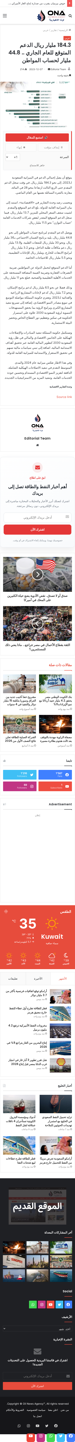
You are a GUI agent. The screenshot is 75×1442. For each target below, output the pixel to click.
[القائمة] (5, 17)
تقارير (54, 30)
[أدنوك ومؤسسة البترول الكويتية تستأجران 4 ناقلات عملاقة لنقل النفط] (19, 1104)
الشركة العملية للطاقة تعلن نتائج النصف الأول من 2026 (20, 739)
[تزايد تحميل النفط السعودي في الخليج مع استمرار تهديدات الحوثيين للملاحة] (56, 1104)
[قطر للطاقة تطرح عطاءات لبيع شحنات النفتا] (19, 1145)
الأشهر (63, 978)
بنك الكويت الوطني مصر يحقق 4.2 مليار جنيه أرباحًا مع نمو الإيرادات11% (55, 700)
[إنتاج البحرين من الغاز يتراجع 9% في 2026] (60, 1048)
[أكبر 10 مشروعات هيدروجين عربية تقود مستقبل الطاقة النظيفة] (38, 1275)
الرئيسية (64, 30)
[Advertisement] (37, 856)
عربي (46, 30)
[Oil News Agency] (51, 15)
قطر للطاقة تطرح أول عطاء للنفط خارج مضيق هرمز (28, 1010)
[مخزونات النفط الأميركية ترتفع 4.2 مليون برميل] (60, 1031)
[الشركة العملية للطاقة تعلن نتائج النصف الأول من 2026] (19, 724)
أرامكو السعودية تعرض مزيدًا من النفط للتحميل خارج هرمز (56, 1161)
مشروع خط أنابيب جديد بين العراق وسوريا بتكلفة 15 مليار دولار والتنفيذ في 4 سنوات (19, 700)
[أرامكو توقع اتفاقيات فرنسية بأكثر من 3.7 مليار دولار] (60, 996)
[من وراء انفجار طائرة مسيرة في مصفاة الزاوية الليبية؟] (38, 1261)
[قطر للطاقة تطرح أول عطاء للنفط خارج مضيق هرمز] (60, 1013)
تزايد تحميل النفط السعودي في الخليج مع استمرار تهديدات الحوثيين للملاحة (57, 1121)
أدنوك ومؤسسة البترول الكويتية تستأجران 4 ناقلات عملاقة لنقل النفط (20, 1121)
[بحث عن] (70, 17)
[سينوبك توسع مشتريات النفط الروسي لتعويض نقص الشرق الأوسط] (14, 1261)
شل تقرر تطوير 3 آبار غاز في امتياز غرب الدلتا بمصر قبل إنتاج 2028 (27, 1062)
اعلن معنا (53, 1409)
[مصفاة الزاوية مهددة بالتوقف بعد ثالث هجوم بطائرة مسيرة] (55, 724)
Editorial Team (58, 69)
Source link (64, 397)
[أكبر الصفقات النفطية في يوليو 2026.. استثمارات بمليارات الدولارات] (61, 1275)
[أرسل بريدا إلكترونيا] (49, 69)
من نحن (65, 1409)
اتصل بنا (37, 1416)
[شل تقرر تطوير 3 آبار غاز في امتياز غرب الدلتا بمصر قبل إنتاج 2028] (60, 1065)
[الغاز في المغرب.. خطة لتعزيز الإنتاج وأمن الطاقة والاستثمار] (14, 1275)
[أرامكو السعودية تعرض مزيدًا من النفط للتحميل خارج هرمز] (56, 1145)
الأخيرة (38, 978)
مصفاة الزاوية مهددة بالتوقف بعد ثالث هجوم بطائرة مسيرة (56, 739)
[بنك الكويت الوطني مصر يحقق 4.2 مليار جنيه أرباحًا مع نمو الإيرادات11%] (55, 683)
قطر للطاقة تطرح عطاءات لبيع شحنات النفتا (20, 1161)
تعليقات (13, 978)
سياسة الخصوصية (36, 1409)
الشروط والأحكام (15, 1409)
